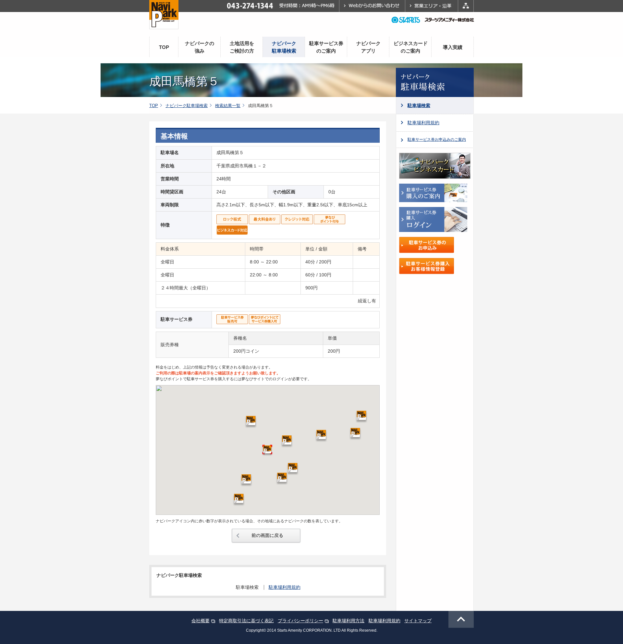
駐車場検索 (419, 105)
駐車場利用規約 (423, 122)
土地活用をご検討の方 (242, 47)
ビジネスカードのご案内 (411, 47)
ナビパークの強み (199, 47)
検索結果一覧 (227, 105)
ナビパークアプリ (368, 47)
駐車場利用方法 (348, 620)
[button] (282, 479)
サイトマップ (418, 620)
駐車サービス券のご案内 (326, 47)
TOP (164, 47)
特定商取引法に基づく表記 (246, 620)
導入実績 (452, 47)
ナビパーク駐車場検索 (284, 47)
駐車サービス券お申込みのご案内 (437, 139)
